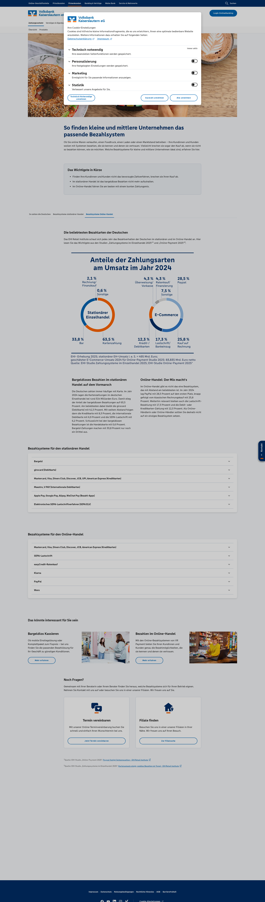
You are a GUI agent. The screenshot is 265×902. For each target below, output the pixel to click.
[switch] (194, 61)
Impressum (103, 38)
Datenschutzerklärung (79, 38)
